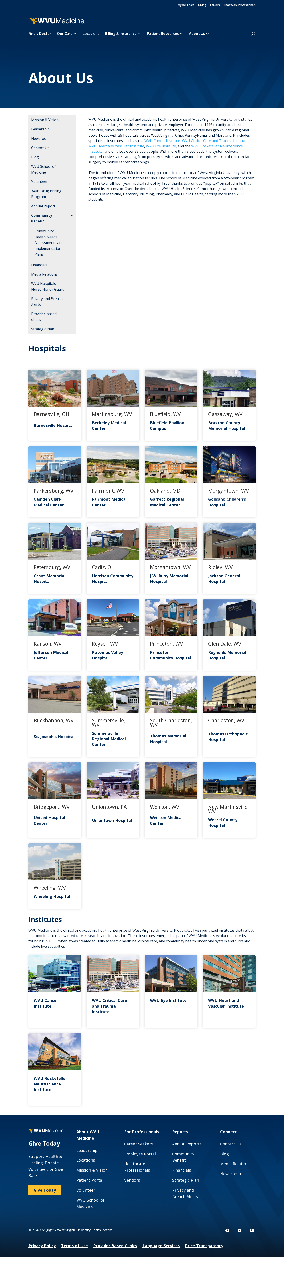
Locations (91, 34)
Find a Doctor (39, 34)
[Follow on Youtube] (239, 1230)
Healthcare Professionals (240, 5)
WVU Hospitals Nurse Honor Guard (47, 286)
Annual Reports (187, 1144)
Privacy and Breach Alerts (47, 301)
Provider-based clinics (44, 316)
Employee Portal (140, 1154)
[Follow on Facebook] (227, 1230)
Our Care (65, 34)
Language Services (161, 1245)
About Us (197, 34)
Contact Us (40, 147)
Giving (202, 5)
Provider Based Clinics (115, 1245)
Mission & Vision (45, 119)
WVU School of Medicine (43, 169)
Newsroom (40, 138)
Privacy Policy (42, 1245)
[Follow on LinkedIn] (252, 1230)
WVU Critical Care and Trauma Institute (214, 140)
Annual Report (43, 206)
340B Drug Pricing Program (46, 193)
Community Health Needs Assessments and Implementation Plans (49, 243)
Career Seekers (138, 1144)
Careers (215, 5)
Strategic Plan (42, 328)
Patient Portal (89, 1180)
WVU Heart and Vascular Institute (116, 146)
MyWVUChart (186, 5)
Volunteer (39, 181)
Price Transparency (204, 1245)
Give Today (45, 1190)
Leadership (40, 129)
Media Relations (44, 274)
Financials (39, 264)
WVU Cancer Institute (162, 140)
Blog (35, 157)
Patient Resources (163, 34)
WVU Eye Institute (161, 146)
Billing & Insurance (121, 34)
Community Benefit (41, 218)
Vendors (132, 1180)
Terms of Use (74, 1245)
